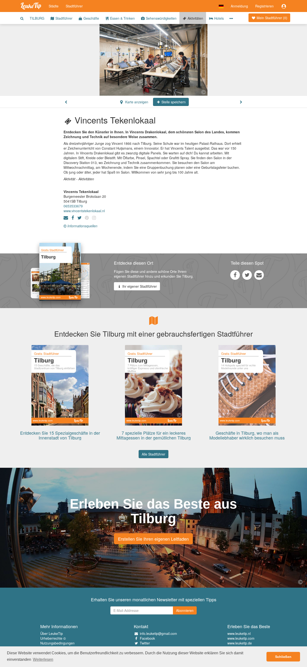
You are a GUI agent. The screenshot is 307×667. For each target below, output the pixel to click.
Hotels (218, 18)
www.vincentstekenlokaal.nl (84, 210)
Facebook (147, 638)
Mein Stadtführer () (271, 17)
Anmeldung (239, 6)
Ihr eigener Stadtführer (139, 286)
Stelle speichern (173, 101)
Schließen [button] (283, 657)
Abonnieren (185, 610)
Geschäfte (91, 18)
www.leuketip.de (239, 643)
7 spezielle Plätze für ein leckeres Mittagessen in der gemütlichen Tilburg (154, 435)
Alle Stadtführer (153, 454)
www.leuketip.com (240, 638)
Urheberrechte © (53, 638)
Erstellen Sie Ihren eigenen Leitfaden (153, 539)
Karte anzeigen (136, 101)
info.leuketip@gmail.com (158, 633)
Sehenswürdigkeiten (161, 18)
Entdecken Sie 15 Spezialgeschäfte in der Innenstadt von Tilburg (60, 435)
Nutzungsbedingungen (57, 643)
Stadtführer (74, 6)
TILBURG (37, 18)
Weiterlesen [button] (43, 659)
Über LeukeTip (51, 633)
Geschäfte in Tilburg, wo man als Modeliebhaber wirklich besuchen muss (247, 435)
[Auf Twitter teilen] (247, 274)
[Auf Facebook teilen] (235, 274)
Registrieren (264, 6)
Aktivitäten (195, 18)
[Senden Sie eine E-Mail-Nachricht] (259, 274)
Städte (54, 6)
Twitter (145, 643)
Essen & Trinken (122, 18)
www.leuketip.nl (239, 633)
